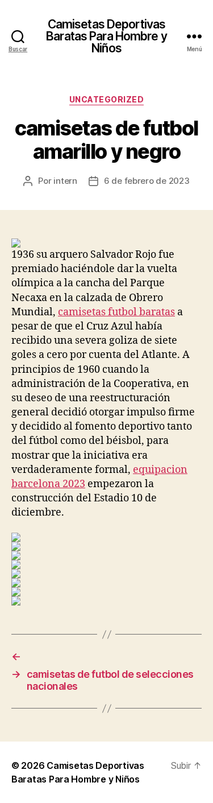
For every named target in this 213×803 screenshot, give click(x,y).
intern (65, 180)
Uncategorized (106, 99)
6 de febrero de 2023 (147, 180)
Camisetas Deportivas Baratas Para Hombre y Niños (106, 36)
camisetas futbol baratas (116, 312)
